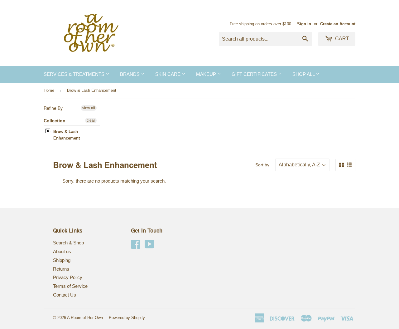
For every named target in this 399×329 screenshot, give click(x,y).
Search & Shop (68, 242)
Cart (341, 38)
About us (62, 251)
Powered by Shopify (127, 317)
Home (49, 90)
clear (91, 120)
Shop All (304, 74)
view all (88, 108)
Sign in (304, 24)
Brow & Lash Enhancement (66, 134)
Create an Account (337, 24)
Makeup (206, 74)
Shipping (61, 260)
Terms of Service (70, 286)
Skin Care (168, 74)
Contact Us (64, 294)
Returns (61, 269)
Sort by (262, 164)
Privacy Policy (67, 277)
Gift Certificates (255, 74)
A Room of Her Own (85, 317)
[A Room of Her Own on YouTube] (150, 246)
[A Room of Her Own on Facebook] (135, 246)
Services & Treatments (75, 74)
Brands (130, 74)
